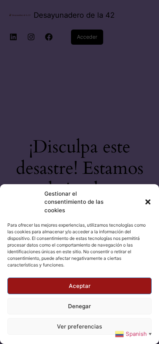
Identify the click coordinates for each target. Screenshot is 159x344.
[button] (148, 202)
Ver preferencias (79, 326)
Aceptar (80, 285)
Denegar (79, 306)
